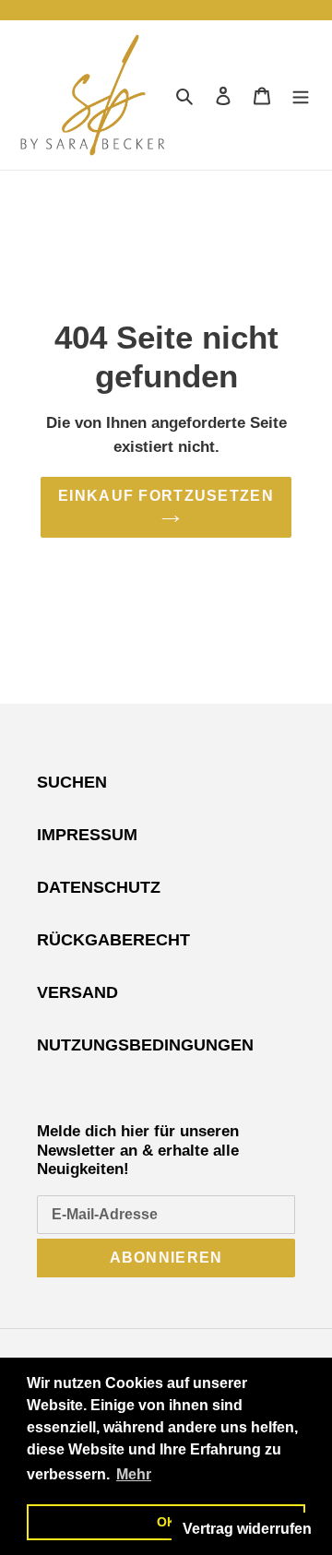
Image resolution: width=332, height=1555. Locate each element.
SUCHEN (72, 782)
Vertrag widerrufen (247, 1529)
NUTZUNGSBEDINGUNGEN (145, 1045)
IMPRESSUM (87, 834)
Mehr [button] (133, 1474)
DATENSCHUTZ (98, 887)
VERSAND (77, 992)
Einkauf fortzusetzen (166, 496)
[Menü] (300, 94)
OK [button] (166, 1521)
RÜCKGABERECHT (113, 940)
